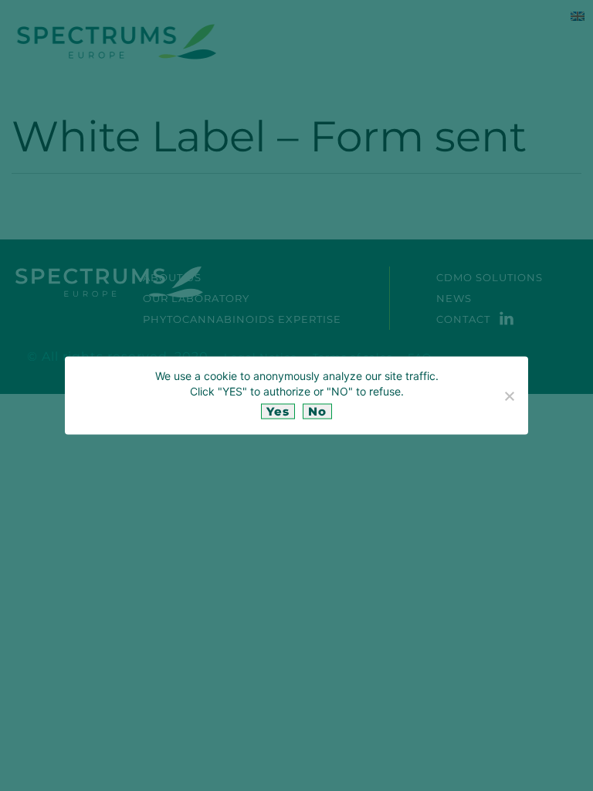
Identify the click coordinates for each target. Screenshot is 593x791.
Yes (278, 411)
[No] (509, 395)
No (317, 411)
